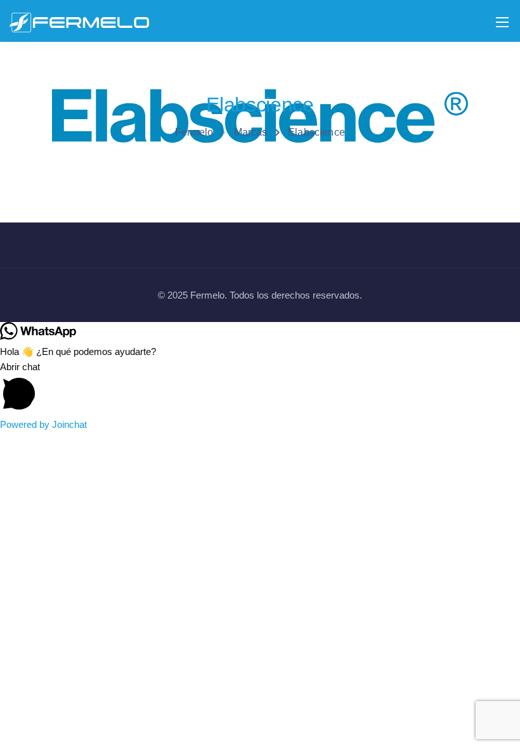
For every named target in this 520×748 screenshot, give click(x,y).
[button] (260, 388)
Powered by (43, 424)
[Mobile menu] (502, 22)
